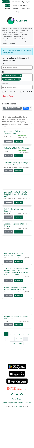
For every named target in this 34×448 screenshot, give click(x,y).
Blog (17, 12)
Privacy (19, 399)
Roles (3, 64)
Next (20, 343)
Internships (16, 2)
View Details (8, 141)
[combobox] (17, 67)
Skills (3, 72)
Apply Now (18, 141)
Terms (14, 399)
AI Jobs (7, 5)
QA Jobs (15, 8)
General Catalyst (7, 34)
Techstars (12, 43)
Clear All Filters (8, 96)
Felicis (21, 32)
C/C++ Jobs (6, 8)
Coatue (5, 32)
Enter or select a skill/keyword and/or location (15, 59)
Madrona (24, 39)
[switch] (2, 92)
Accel (17, 30)
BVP (28, 30)
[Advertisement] (17, 182)
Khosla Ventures (18, 36)
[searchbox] (17, 67)
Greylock (16, 34)
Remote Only (28, 92)
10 (21, 339)
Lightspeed (17, 39)
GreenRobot (18, 406)
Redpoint (25, 41)
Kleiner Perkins (7, 39)
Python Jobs (26, 2)
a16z (12, 30)
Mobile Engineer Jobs (20, 5)
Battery (23, 30)
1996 (13, 343)
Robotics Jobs (25, 8)
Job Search (6, 403)
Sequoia (5, 43)
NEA (15, 41)
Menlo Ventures (7, 41)
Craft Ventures (13, 32)
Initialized (24, 34)
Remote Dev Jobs (17, 403)
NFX (20, 41)
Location (4, 84)
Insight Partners (7, 36)
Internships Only (11, 92)
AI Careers (5, 2)
